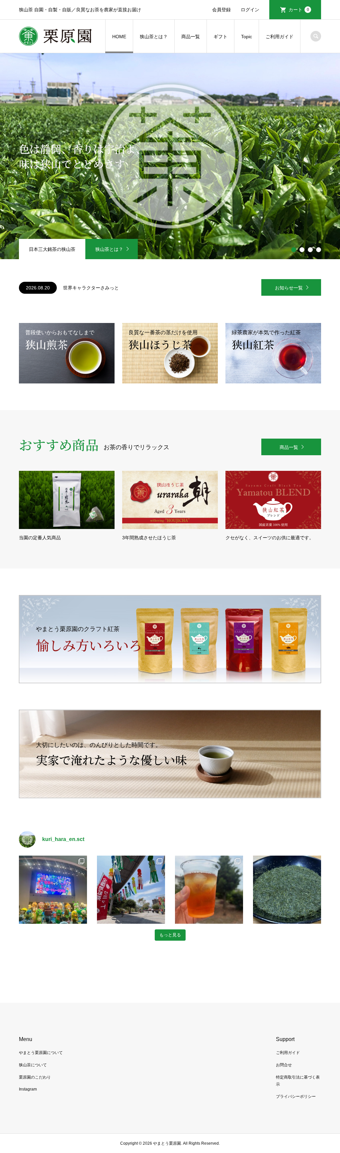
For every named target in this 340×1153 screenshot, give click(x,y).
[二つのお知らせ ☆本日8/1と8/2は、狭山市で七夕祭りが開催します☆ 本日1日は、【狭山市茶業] (209, 890)
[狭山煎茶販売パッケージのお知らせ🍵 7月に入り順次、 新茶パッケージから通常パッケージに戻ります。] (287, 890)
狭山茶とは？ (154, 36)
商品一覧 (190, 36)
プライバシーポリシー (296, 1096)
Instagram (28, 1089)
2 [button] (302, 250)
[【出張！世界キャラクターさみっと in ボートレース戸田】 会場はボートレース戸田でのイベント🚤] (53, 890)
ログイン (250, 9)
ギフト (220, 36)
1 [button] (294, 250)
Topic (246, 36)
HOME (119, 36)
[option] (170, 156)
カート (299, 9)
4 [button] (318, 250)
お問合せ (284, 1065)
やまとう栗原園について (41, 1052)
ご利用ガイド (280, 36)
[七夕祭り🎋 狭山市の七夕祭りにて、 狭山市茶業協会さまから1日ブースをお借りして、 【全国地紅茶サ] (131, 890)
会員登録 (221, 9)
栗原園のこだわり (35, 1077)
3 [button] (310, 250)
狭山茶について (33, 1065)
